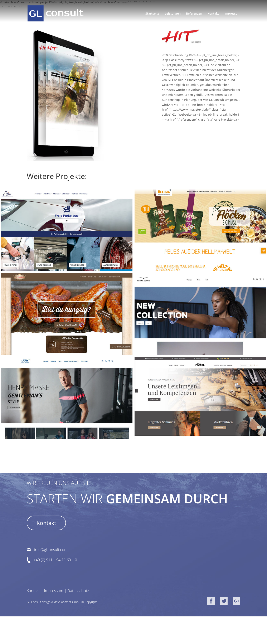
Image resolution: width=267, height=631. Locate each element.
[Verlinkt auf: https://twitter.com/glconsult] (224, 601)
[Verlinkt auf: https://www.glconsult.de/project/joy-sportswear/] (66, 398)
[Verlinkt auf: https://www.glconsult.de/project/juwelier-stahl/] (200, 398)
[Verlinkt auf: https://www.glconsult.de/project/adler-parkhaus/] (66, 230)
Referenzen (194, 13)
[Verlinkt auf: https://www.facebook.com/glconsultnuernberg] (211, 601)
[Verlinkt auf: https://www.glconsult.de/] (56, 13)
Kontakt (213, 13)
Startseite (152, 13)
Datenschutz (78, 590)
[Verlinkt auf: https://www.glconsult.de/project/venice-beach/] (200, 314)
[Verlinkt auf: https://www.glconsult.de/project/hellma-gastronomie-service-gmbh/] (200, 230)
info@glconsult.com (51, 549)
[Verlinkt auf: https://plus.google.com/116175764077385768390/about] (236, 601)
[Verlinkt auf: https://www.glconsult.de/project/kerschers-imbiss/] (66, 314)
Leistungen (173, 13)
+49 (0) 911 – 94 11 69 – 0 (55, 559)
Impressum (232, 13)
